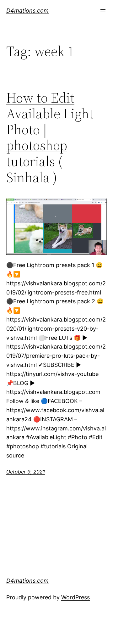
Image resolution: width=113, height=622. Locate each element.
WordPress (75, 597)
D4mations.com (27, 10)
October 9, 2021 (25, 471)
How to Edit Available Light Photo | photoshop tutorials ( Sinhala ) (50, 138)
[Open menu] (103, 10)
